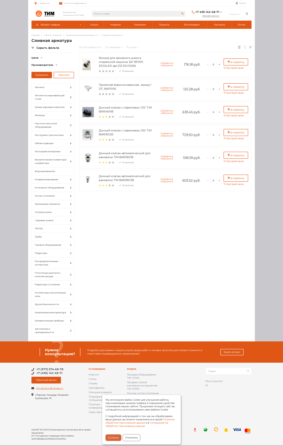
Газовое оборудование (48, 245)
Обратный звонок (46, 380)
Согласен (113, 437)
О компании (97, 369)
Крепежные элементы (47, 204)
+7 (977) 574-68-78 (49, 369)
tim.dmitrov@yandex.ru (75, 3)
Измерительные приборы (49, 320)
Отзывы (93, 383)
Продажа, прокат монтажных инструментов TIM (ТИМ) (142, 385)
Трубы (38, 236)
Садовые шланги (44, 220)
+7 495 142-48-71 (207, 12)
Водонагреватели (45, 171)
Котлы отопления (45, 195)
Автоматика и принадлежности (44, 331)
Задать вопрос (232, 352)
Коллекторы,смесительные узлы (50, 294)
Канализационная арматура (50, 312)
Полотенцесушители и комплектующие (47, 275)
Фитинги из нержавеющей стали (50, 97)
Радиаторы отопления (47, 284)
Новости (94, 374)
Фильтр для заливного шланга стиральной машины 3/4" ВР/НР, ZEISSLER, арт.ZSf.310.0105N (121, 61)
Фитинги (39, 87)
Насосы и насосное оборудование (46, 125)
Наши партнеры (98, 412)
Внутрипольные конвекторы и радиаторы (50, 161)
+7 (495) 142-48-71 (49, 373)
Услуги (131, 369)
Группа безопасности (47, 304)
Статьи (92, 379)
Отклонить (131, 437)
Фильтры (40, 115)
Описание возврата (100, 392)
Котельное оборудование (49, 187)
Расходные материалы (47, 151)
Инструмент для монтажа (49, 135)
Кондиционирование (46, 179)
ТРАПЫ (39, 228)
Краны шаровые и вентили (50, 107)
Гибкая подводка (44, 143)
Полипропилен (43, 212)
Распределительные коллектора (46, 263)
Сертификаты (96, 387)
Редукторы (41, 253)
